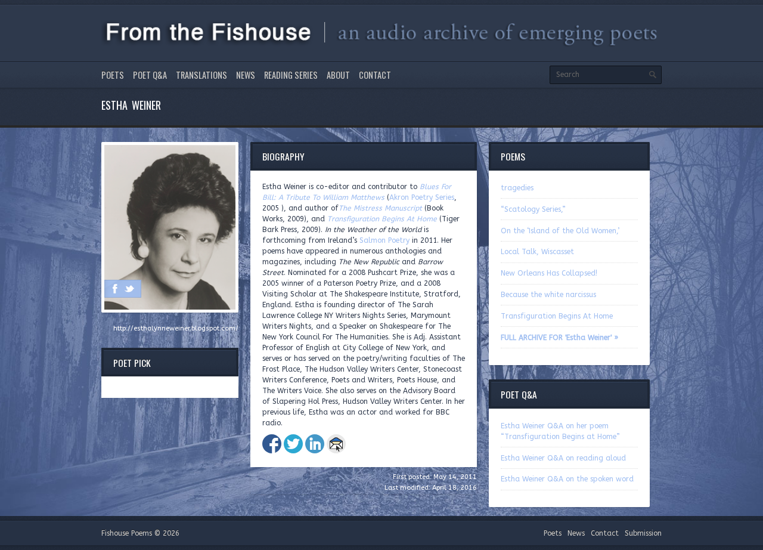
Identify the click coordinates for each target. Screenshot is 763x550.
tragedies (517, 188)
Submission (643, 533)
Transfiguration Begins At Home (557, 316)
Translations (201, 75)
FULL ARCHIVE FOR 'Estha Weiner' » (559, 337)
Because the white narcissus (548, 295)
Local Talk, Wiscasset (537, 252)
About (338, 75)
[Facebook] (115, 288)
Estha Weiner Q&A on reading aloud (563, 458)
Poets (112, 75)
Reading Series (291, 75)
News (245, 75)
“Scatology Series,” (533, 209)
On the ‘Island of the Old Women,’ (560, 231)
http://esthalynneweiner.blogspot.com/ (175, 328)
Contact (375, 75)
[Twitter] (129, 288)
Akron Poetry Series (421, 197)
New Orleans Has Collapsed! (549, 273)
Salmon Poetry (384, 240)
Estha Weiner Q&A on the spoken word (567, 479)
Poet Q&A (150, 75)
